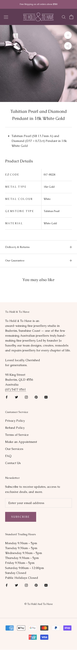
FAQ (8, 456)
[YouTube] (45, 397)
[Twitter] (16, 397)
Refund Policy (15, 428)
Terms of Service (17, 435)
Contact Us (13, 463)
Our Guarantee (15, 260)
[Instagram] (26, 397)
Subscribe (20, 517)
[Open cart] (71, 17)
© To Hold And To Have (38, 604)
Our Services (14, 449)
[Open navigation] (6, 17)
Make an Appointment (21, 442)
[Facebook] (6, 397)
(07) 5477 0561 (15, 389)
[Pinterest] (36, 397)
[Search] (64, 17)
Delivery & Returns (17, 247)
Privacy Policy (15, 421)
